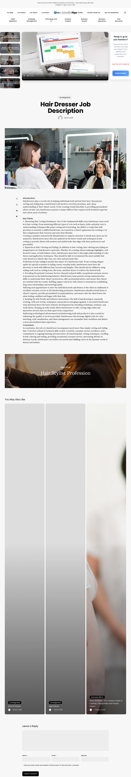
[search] (125, 13)
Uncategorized (65, 97)
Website (84, 755)
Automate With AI (97, 697)
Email (54, 755)
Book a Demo (120, 73)
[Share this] (17, 199)
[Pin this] (17, 216)
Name (25, 755)
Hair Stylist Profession (65, 371)
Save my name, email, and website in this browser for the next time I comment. (51, 765)
